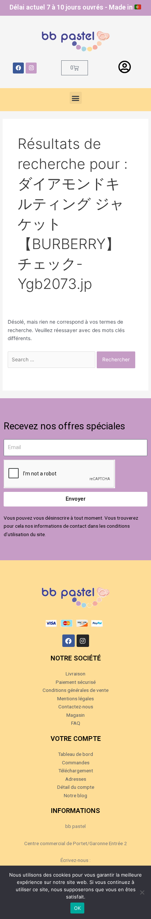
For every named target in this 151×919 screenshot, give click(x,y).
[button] (76, 98)
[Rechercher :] (52, 359)
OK (77, 908)
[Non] (142, 892)
